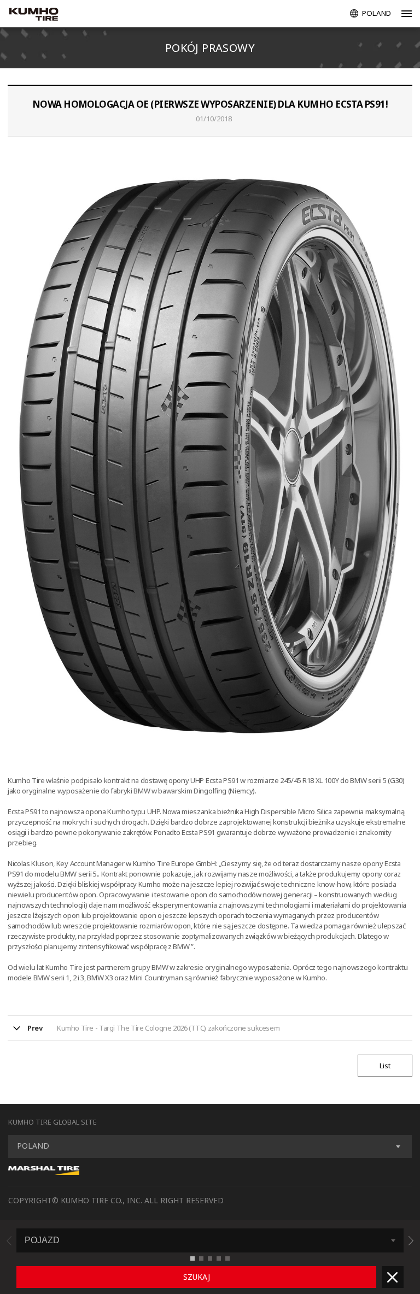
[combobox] (210, 1146)
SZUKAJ (196, 1277)
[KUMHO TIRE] (45, 15)
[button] (411, 1240)
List (385, 1066)
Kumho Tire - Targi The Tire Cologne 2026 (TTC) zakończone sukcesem (168, 1028)
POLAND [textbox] (33, 1145)
